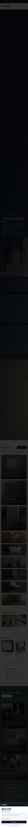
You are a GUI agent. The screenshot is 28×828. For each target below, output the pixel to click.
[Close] (26, 804)
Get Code (14, 822)
